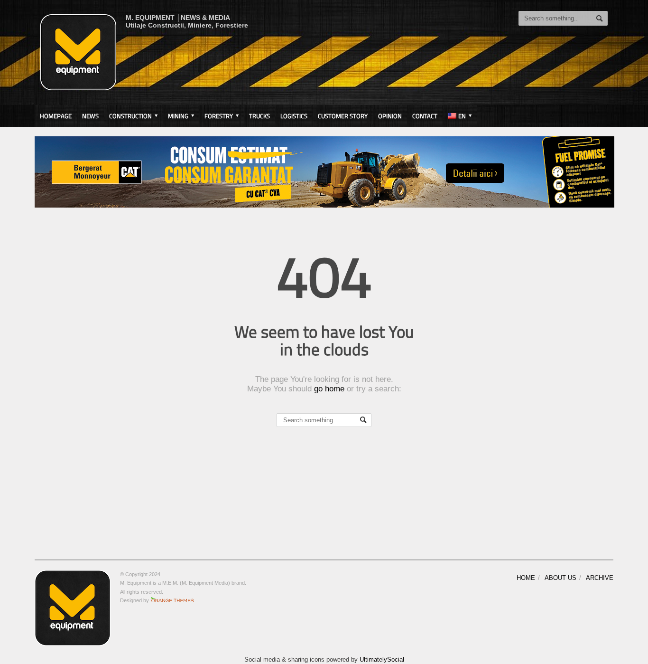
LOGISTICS (293, 116)
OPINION (390, 116)
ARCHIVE (599, 577)
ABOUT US (560, 577)
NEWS (90, 116)
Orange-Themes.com (172, 600)
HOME (526, 577)
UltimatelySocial (382, 659)
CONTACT (424, 116)
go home (329, 388)
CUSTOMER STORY (343, 116)
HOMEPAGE (56, 116)
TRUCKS (259, 116)
